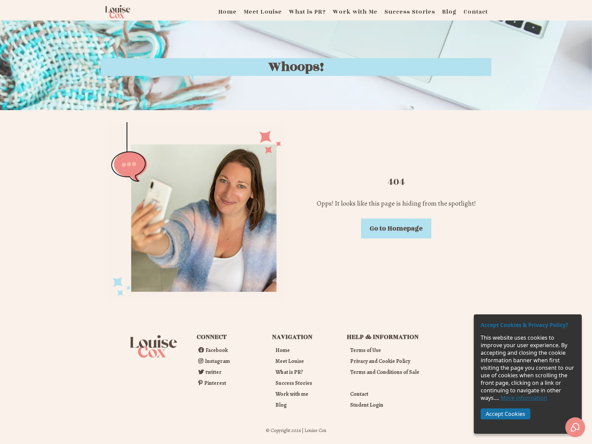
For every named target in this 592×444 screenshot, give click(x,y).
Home (228, 12)
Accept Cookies (505, 414)
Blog (449, 12)
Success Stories (409, 12)
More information (524, 398)
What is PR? (307, 12)
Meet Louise (263, 12)
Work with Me (355, 12)
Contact (476, 12)
